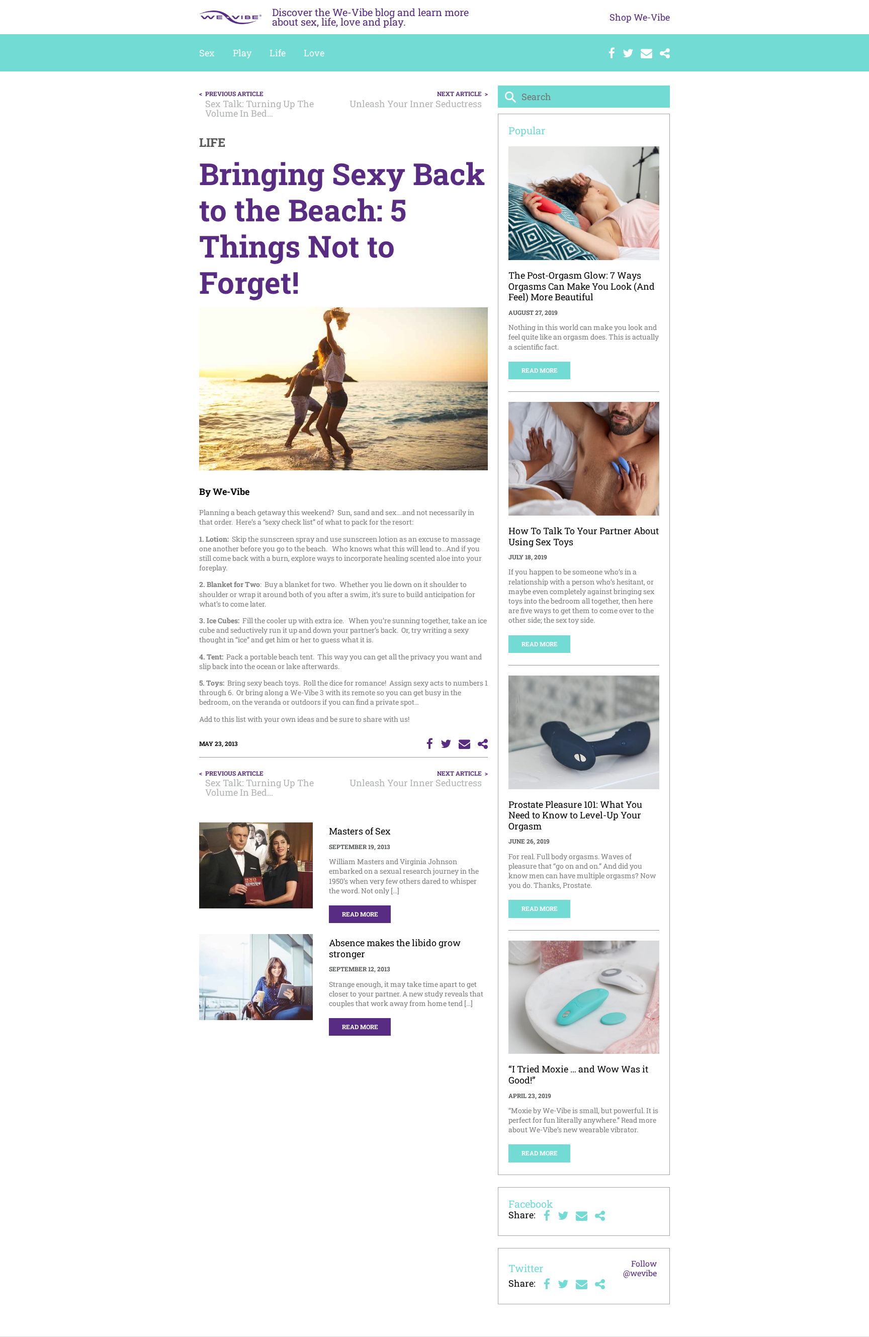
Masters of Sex (360, 831)
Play (242, 52)
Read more (360, 914)
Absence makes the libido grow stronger (395, 948)
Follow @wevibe (640, 1268)
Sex (207, 52)
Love (314, 52)
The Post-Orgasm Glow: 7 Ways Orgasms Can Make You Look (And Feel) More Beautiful (581, 286)
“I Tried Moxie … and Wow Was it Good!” (578, 1074)
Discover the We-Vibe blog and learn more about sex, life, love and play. (370, 17)
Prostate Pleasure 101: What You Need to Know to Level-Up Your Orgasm (575, 815)
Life (278, 52)
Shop (640, 17)
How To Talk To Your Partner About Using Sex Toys (583, 536)
